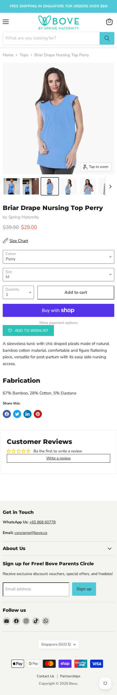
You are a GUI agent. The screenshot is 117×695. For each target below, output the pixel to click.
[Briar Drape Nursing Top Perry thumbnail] (11, 186)
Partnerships (70, 676)
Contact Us (45, 676)
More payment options (58, 323)
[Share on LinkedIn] (27, 414)
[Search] (107, 38)
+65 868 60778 (42, 522)
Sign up (84, 589)
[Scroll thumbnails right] (109, 187)
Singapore (56, 644)
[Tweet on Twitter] (17, 414)
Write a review (58, 458)
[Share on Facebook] (7, 414)
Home (8, 55)
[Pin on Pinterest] (38, 414)
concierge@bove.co (30, 532)
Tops (24, 55)
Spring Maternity (23, 217)
